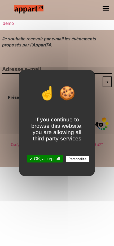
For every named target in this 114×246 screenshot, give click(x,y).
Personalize (77, 159)
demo (8, 23)
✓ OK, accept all (44, 159)
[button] (106, 8)
